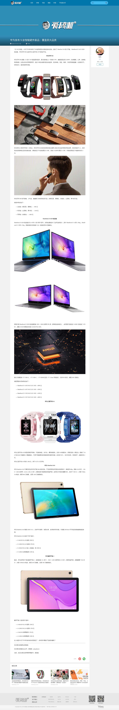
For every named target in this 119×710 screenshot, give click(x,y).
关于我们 (34, 699)
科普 (55, 2)
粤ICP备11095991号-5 (52, 706)
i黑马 (75, 699)
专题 (43, 2)
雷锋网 (51, 696)
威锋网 (67, 701)
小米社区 (67, 699)
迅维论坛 (75, 701)
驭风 (100, 57)
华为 (29, 43)
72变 (75, 696)
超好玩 (59, 696)
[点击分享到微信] (84, 658)
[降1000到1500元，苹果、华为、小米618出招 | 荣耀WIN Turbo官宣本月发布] (79, 674)
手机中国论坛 (51, 701)
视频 (49, 2)
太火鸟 (59, 699)
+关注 (100, 64)
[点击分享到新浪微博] (79, 658)
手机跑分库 (62, 2)
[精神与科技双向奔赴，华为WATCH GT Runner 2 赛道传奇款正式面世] (40, 674)
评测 (37, 2)
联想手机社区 (51, 699)
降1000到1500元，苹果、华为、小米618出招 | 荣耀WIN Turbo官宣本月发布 (79, 682)
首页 (32, 2)
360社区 (67, 696)
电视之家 (59, 701)
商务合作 (34, 702)
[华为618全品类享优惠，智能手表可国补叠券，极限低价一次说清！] (60, 674)
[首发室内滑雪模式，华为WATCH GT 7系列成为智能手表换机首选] (21, 674)
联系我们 (34, 697)
